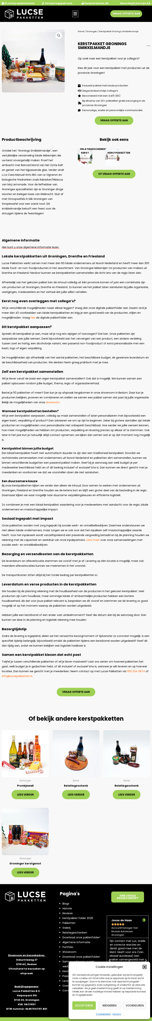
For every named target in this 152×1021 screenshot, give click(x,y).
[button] (144, 967)
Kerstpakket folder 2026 (77, 918)
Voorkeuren (135, 1005)
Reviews (67, 913)
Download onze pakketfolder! (81, 937)
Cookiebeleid (103, 1014)
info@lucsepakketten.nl (17, 676)
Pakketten (68, 923)
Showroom (69, 952)
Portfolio (67, 947)
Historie (67, 908)
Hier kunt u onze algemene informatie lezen (30, 247)
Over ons (68, 986)
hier (33, 317)
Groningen (91, 31)
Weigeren (109, 1005)
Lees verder (25, 794)
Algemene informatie (76, 942)
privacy (117, 1014)
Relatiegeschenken (74, 932)
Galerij (66, 928)
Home (81, 31)
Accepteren (84, 1005)
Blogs (65, 903)
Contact (67, 990)
